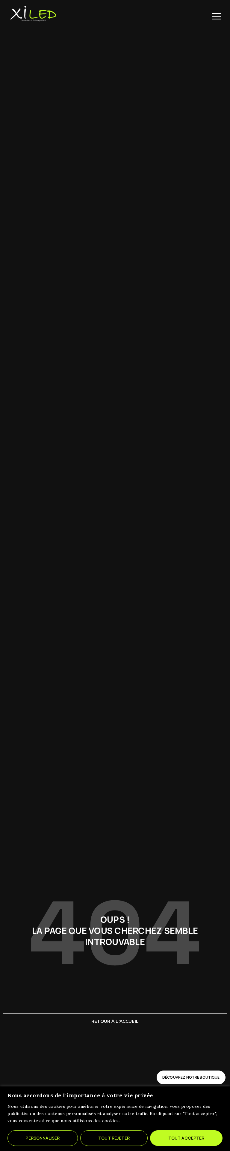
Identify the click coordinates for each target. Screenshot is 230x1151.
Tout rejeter (114, 1138)
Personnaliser (42, 1138)
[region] (115, 1118)
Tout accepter (186, 1138)
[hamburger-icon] (216, 16)
